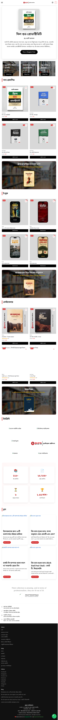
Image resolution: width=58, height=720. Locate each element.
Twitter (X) (4, 676)
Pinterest (3, 678)
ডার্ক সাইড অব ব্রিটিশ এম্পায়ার (35, 337)
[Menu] (3, 3)
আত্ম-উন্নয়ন (4, 113)
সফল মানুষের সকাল (5, 263)
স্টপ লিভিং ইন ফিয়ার (6, 152)
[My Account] (52, 3)
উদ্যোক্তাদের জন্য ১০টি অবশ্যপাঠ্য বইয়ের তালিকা (12, 533)
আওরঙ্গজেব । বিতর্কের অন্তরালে (8, 337)
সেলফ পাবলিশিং (4, 637)
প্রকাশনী (2, 653)
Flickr (2, 686)
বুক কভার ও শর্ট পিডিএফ (6, 666)
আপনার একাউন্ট (4, 663)
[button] (55, 3)
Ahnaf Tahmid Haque (32, 595)
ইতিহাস (3, 335)
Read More (7, 542)
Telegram (3, 684)
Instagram (3, 674)
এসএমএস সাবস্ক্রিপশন (5, 639)
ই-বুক (3, 226)
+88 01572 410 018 (35, 711)
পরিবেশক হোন (4, 661)
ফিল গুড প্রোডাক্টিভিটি (6, 115)
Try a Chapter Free (29, 52)
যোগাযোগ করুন (4, 635)
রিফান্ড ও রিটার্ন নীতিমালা (6, 642)
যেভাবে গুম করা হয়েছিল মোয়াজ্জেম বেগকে (10, 702)
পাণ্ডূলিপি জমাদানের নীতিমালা (7, 644)
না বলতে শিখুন (32, 376)
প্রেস (2, 630)
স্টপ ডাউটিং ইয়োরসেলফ (34, 152)
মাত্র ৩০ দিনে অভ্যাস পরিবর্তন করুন (8, 228)
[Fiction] (47, 68)
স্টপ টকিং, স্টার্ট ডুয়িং (34, 115)
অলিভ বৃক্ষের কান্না (33, 263)
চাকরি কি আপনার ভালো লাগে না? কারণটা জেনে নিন (14, 564)
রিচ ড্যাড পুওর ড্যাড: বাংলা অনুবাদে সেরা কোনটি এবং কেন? (43, 533)
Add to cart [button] (15, 119)
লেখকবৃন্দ (3, 656)
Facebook (3, 672)
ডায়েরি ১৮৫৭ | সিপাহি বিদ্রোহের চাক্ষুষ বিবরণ (10, 376)
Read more (15, 230)
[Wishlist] (26, 88)
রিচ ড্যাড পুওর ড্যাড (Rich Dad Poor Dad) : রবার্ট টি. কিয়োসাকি (41, 565)
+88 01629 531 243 (25, 711)
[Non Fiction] (11, 68)
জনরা (2, 651)
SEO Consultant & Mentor (31, 596)
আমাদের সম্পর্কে (4, 632)
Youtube (3, 682)
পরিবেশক (3, 659)
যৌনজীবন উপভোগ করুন (34, 228)
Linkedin (3, 680)
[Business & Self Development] (29, 68)
